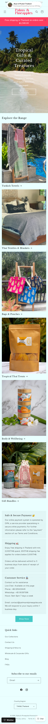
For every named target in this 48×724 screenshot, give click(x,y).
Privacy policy (21, 719)
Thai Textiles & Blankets (16, 248)
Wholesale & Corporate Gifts (17, 653)
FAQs (7, 665)
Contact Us (9, 642)
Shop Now (24, 619)
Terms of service (34, 719)
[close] (45, 20)
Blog (7, 659)
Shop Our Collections (24, 92)
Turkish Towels (10, 186)
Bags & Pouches (11, 314)
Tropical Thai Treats (13, 376)
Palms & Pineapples (22, 715)
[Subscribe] (38, 680)
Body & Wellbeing (12, 438)
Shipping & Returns (13, 648)
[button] (5, 12)
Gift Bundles (9, 501)
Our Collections (11, 637)
